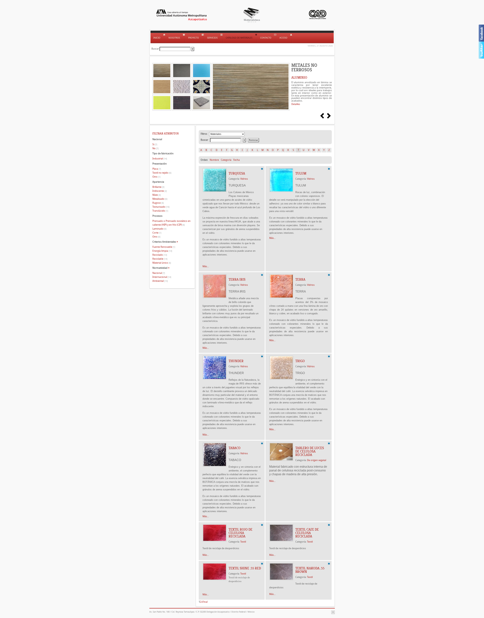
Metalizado (159, 198)
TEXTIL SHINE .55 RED (245, 568)
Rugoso (158, 202)
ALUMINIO (299, 77)
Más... (205, 266)
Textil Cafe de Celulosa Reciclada (307, 532)
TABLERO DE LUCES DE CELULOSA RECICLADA (309, 451)
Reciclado (159, 254)
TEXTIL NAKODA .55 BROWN (309, 570)
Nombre (214, 159)
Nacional (158, 273)
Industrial (159, 158)
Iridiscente (159, 190)
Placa (156, 168)
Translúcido (160, 210)
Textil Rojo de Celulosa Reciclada (240, 532)
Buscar (155, 48)
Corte (156, 232)
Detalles (295, 104)
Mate (156, 194)
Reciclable (159, 258)
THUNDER (236, 361)
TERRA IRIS (237, 279)
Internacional (161, 277)
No (155, 148)
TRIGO (300, 361)
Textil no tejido (161, 172)
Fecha (236, 159)
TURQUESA (237, 173)
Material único (161, 262)
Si (154, 144)
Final (205, 601)
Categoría (226, 159)
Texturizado (160, 206)
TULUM (300, 173)
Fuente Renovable (163, 246)
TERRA (300, 279)
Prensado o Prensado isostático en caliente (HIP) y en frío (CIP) (171, 223)
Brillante (158, 187)
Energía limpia (162, 250)
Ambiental (160, 280)
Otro (156, 176)
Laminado (159, 228)
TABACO (234, 448)
